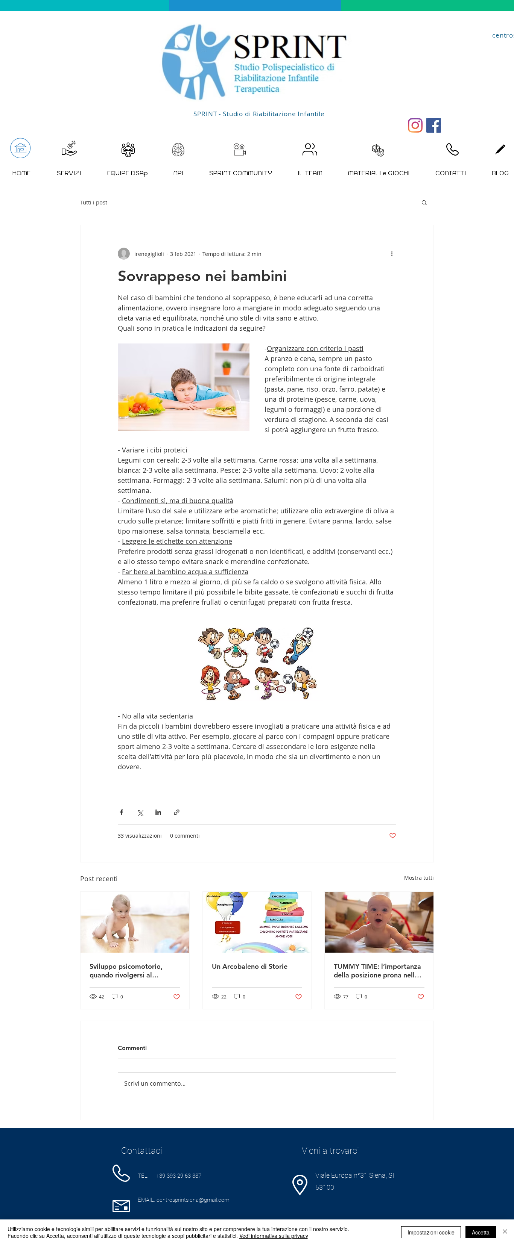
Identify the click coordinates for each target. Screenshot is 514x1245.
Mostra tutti (419, 877)
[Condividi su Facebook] (121, 812)
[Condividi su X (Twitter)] (139, 812)
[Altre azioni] (391, 253)
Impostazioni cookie (431, 1232)
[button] (424, 202)
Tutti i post (93, 202)
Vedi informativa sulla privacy (273, 1235)
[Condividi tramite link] (176, 812)
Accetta (481, 1232)
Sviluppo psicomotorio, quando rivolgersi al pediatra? (126, 970)
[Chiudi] (504, 1232)
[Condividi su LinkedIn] (158, 812)
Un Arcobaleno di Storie (249, 966)
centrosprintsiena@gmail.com (193, 1200)
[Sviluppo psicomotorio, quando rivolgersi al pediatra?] (135, 922)
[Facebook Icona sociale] (433, 125)
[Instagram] (415, 125)
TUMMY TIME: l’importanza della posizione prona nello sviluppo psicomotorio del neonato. (377, 970)
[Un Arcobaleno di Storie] (257, 922)
